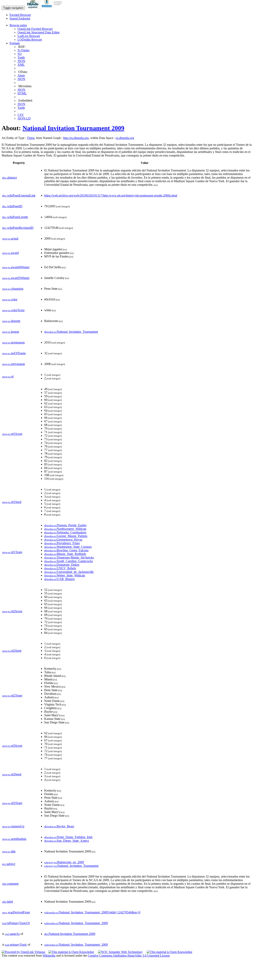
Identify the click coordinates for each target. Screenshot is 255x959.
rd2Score (12, 611)
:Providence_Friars (62, 543)
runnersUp (13, 826)
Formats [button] (15, 43)
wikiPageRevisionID (17, 227)
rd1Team (12, 552)
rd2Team (12, 695)
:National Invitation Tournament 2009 (69, 934)
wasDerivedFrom (16, 912)
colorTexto (13, 310)
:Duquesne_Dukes (61, 564)
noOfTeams (14, 353)
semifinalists (14, 839)
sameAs (12, 934)
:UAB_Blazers (59, 579)
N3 (20, 54)
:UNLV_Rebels (60, 568)
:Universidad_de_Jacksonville (69, 571)
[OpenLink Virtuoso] (23, 952)
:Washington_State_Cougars (68, 546)
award (10, 252)
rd (8, 376)
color (9, 299)
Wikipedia (49, 955)
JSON (21, 61)
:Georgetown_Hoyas (63, 539)
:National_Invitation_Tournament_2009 (76, 923)
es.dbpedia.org (125, 138)
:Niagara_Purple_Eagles (65, 525)
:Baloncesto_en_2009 (64, 862)
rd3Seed (11, 774)
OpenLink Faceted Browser (35, 28)
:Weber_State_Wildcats (64, 575)
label (7, 901)
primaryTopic (16, 944)
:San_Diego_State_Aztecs (66, 840)
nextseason (13, 342)
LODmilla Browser (30, 39)
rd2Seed (11, 650)
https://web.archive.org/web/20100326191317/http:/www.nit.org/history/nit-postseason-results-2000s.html (110, 195)
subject (8, 864)
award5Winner (15, 278)
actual (10, 238)
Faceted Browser (20, 15)
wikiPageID (12, 206)
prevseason (13, 364)
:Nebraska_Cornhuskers (65, 532)
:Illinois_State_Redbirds (65, 554)
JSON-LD (24, 118)
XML (21, 64)
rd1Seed (11, 502)
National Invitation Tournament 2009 (73, 128)
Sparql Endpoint (20, 18)
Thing (30, 138)
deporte (11, 321)
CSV (21, 114)
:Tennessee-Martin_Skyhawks (69, 557)
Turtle (21, 57)
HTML (22, 93)
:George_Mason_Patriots (65, 536)
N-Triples (23, 50)
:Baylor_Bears (59, 826)
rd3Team (12, 803)
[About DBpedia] (33, 7)
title (9, 851)
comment (10, 883)
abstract (9, 177)
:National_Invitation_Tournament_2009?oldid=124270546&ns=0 (92, 912)
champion (12, 288)
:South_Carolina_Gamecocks (68, 561)
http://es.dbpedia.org (76, 138)
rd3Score (12, 745)
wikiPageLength (15, 217)
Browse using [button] (18, 25)
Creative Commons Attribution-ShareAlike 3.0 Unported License (129, 955)
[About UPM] (52, 7)
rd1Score (12, 433)
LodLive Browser (29, 36)
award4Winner (15, 267)
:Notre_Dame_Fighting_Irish (68, 837)
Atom (21, 75)
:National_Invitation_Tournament (71, 331)
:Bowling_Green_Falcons (66, 550)
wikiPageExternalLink (18, 195)
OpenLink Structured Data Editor (39, 32)
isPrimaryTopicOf (16, 923)
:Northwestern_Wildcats (65, 528)
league (10, 331)
